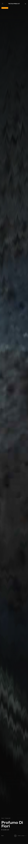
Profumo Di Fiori (12, 824)
